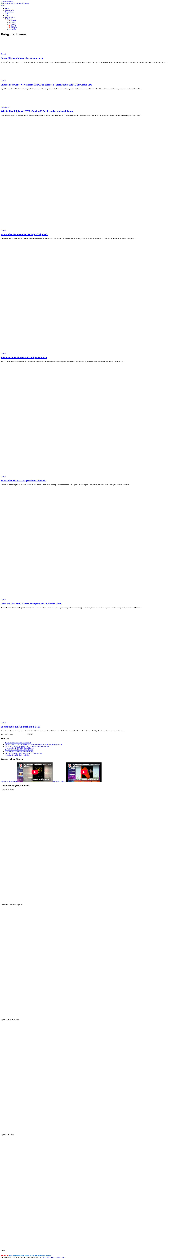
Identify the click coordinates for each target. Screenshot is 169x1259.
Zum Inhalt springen (7, 1)
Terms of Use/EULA (49, 1257)
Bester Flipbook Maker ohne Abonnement (22, 58)
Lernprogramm (9, 10)
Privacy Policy (61, 1257)
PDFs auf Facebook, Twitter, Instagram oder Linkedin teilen (31, 603)
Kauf (6, 14)
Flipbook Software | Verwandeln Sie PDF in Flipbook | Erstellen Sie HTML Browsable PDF (46, 84)
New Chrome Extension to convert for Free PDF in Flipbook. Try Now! (30, 1255)
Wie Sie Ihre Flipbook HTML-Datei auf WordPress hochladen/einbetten (37, 111)
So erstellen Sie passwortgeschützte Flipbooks (23, 480)
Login (6, 15)
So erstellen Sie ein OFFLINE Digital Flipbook (24, 234)
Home (7, 8)
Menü (2, 5)
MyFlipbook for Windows (9, 781)
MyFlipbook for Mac (59, 781)
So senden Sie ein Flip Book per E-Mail (20, 726)
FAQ (2, 107)
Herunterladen (9, 12)
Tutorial (3, 54)
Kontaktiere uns (9, 17)
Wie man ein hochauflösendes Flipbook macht (24, 357)
